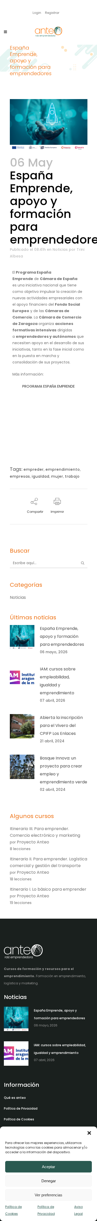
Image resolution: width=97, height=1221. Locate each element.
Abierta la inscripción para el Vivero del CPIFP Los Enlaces (61, 725)
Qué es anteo (15, 1097)
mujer (57, 476)
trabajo (72, 476)
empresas (20, 476)
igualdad (40, 476)
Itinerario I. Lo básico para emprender (48, 889)
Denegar (48, 1181)
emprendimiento (63, 469)
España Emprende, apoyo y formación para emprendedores (62, 636)
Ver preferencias (48, 1195)
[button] (89, 1133)
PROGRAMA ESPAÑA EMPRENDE (48, 386)
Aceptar (48, 1167)
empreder (34, 469)
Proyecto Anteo (33, 842)
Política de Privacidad (21, 1108)
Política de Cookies (19, 1119)
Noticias (60, 249)
